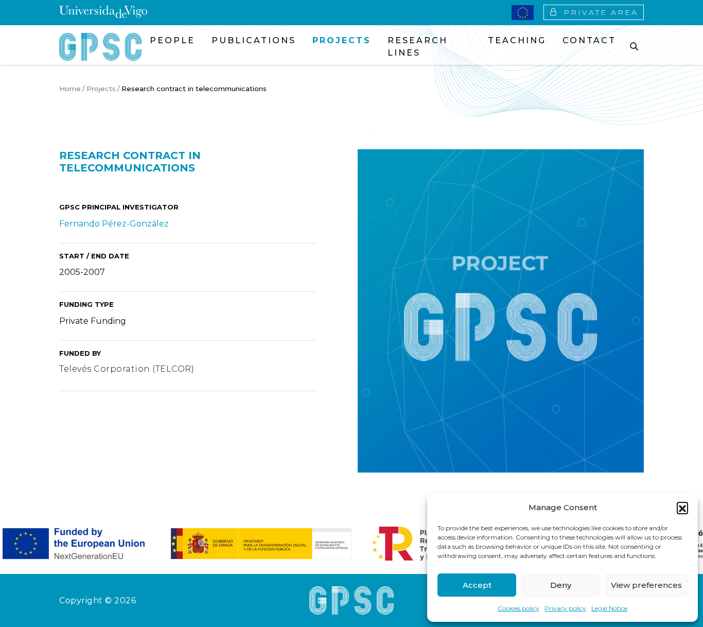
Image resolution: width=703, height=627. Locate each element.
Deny (560, 585)
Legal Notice (609, 608)
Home (70, 88)
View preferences (646, 585)
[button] (682, 507)
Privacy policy (565, 608)
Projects (101, 88)
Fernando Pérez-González (114, 224)
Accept (477, 585)
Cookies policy (518, 608)
